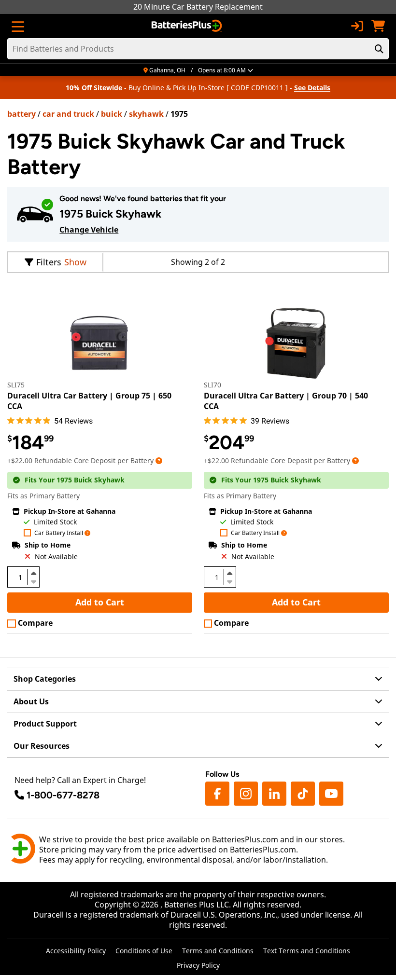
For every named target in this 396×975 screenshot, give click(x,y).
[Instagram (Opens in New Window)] (246, 794)
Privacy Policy (198, 965)
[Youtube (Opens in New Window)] (331, 794)
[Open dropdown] (159, 460)
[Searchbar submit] (379, 48)
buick (111, 114)
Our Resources (42, 746)
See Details (312, 87)
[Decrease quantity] (33, 581)
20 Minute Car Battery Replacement (198, 6)
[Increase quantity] (33, 573)
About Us (31, 701)
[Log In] (357, 26)
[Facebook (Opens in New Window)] (217, 794)
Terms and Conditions (218, 950)
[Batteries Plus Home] (187, 26)
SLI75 (16, 384)
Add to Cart (99, 602)
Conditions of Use (143, 950)
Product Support (45, 723)
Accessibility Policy (76, 950)
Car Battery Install (59, 533)
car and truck (68, 114)
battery (21, 114)
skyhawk (146, 114)
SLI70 (212, 384)
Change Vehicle (88, 229)
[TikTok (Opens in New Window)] (303, 794)
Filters (48, 262)
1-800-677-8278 (63, 795)
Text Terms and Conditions (306, 950)
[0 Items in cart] (378, 26)
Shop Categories (45, 678)
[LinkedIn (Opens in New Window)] (274, 794)
